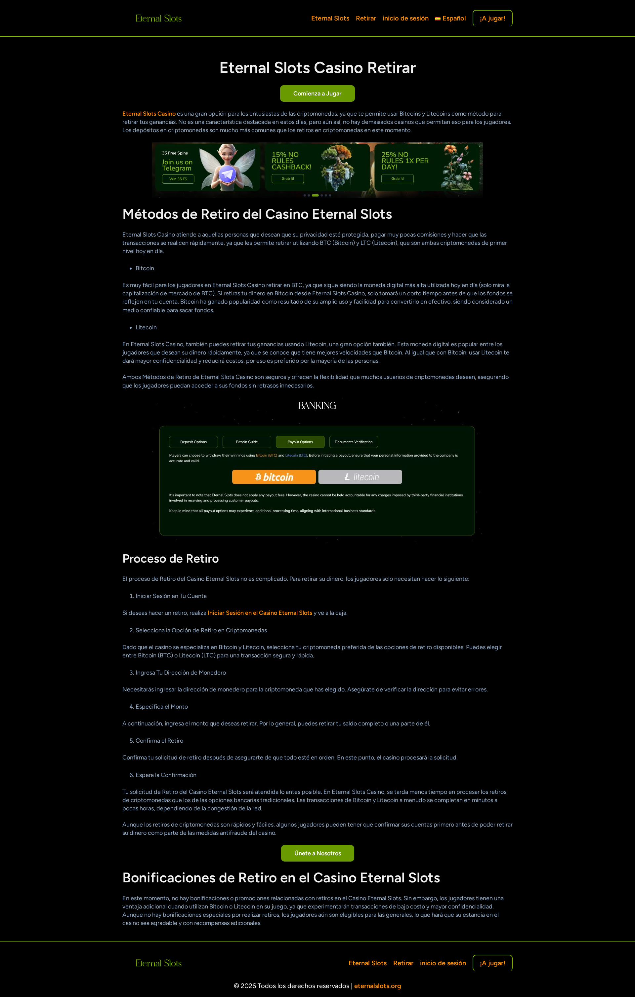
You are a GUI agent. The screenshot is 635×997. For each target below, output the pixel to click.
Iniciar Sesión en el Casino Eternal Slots (260, 612)
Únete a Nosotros (317, 853)
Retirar (366, 18)
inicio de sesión (406, 18)
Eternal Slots (330, 18)
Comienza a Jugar (317, 93)
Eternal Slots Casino (149, 113)
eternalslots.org (377, 986)
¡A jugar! (492, 18)
